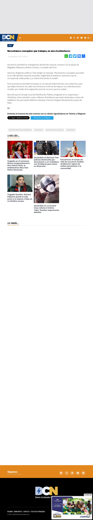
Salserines (71, 130)
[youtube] (81, 38)
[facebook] (71, 38)
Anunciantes (18, 511)
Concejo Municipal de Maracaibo (20, 130)
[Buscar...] (90, 37)
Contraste (39, 130)
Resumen (10, 511)
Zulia (10, 45)
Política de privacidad (38, 511)
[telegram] (85, 38)
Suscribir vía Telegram (42, 118)
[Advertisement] (46, 17)
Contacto (26, 511)
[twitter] (78, 38)
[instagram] (74, 38)
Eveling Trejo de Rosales (55, 130)
